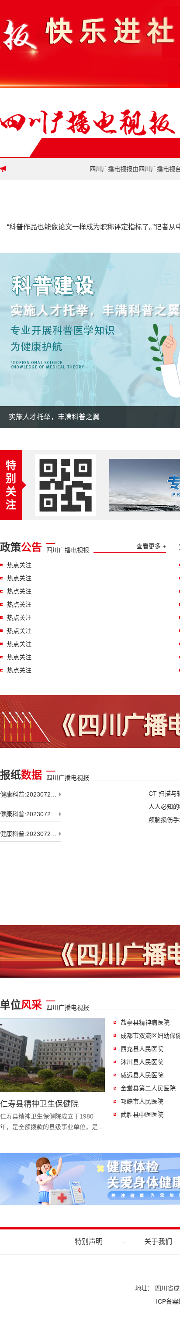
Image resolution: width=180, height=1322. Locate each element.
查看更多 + (151, 546)
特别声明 (89, 1241)
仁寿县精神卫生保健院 (39, 1104)
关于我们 (158, 1241)
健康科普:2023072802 (30, 794)
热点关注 (19, 564)
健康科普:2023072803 (30, 814)
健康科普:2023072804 (30, 833)
